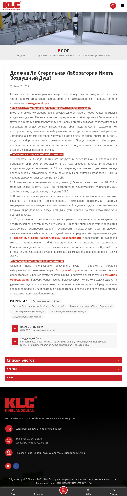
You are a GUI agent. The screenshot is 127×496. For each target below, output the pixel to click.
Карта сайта (42, 482)
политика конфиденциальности (92, 479)
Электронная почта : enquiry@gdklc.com (39, 428)
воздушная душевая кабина (27, 316)
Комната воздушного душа (46, 300)
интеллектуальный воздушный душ (68, 311)
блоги (31, 55)
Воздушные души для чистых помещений (91, 306)
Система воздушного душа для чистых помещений (38, 306)
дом (22, 55)
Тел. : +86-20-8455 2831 (29, 438)
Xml (114, 479)
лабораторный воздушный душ (28, 311)
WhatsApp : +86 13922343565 (32, 442)
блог (53, 482)
